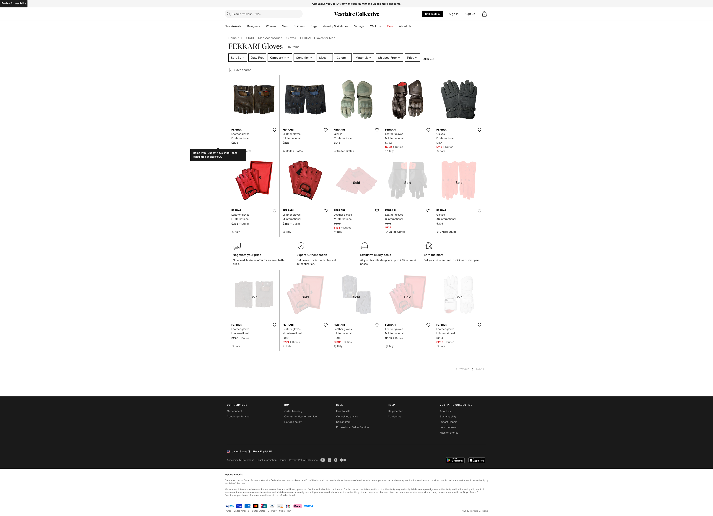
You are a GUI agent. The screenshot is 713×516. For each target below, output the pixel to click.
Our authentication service (300, 417)
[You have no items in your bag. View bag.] (484, 14)
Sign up (470, 14)
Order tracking (293, 411)
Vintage (359, 26)
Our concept (234, 411)
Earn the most (433, 255)
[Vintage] (367, 26)
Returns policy (293, 422)
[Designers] (263, 26)
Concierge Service (238, 417)
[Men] (290, 26)
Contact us (394, 417)
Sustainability (448, 417)
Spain (282, 511)
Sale (390, 26)
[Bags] (320, 26)
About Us (405, 26)
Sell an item (432, 14)
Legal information (266, 460)
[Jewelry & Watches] (351, 26)
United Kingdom (242, 511)
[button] (484, 14)
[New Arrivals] (243, 26)
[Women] (278, 26)
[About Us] (414, 26)
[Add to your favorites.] (274, 130)
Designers (253, 26)
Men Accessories (270, 38)
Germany (272, 511)
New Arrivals (233, 26)
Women (271, 26)
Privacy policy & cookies (303, 460)
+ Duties (398, 147)
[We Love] (384, 26)
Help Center (395, 411)
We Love (375, 26)
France (228, 511)
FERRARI (247, 38)
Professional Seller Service (352, 427)
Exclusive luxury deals (375, 255)
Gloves (291, 38)
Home (232, 38)
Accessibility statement (240, 460)
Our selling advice (347, 417)
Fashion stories (449, 433)
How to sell (342, 411)
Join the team (448, 427)
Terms (282, 460)
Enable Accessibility (13, 3)
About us (445, 411)
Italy (289, 511)
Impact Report (448, 422)
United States (258, 511)
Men (285, 26)
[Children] (307, 26)
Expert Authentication (312, 255)
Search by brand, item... (246, 14)
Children (299, 26)
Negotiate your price (247, 255)
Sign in (454, 14)
